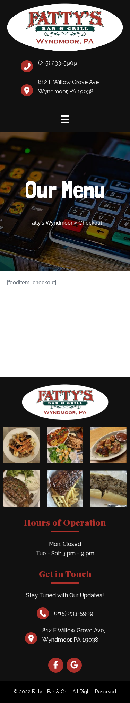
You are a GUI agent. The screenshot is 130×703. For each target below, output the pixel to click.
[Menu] (64, 119)
